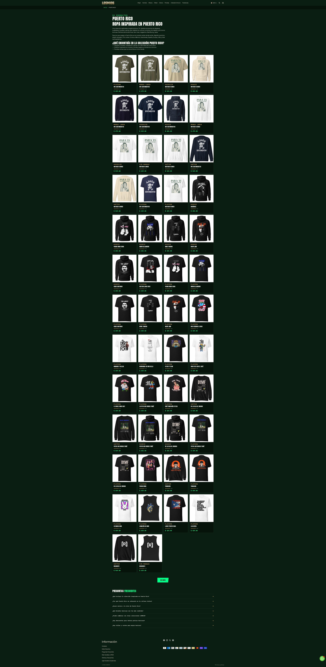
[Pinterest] (173, 640)
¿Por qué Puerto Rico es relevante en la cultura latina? (132, 601)
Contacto (104, 646)
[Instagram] (167, 640)
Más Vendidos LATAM (108, 655)
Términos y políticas (219, 664)
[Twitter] (170, 640)
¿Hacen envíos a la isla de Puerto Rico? (126, 606)
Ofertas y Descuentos (108, 658)
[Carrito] (223, 3)
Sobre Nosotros (106, 649)
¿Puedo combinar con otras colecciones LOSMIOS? (129, 615)
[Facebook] (164, 640)
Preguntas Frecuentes (108, 652)
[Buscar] (219, 3)
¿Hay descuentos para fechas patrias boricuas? (128, 620)
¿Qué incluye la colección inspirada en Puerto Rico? (130, 596)
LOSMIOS (108, 664)
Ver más (163, 580)
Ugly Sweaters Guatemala (109, 660)
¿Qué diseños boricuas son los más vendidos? (127, 611)
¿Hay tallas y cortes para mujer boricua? (126, 625)
